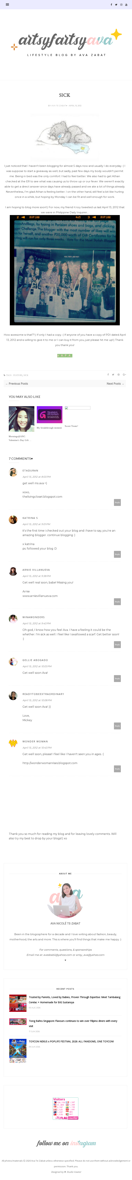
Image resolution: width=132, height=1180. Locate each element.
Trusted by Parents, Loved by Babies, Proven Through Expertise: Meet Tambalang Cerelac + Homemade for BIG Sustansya (74, 999)
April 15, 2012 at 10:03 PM (37, 666)
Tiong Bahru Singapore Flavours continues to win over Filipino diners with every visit (73, 1023)
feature (17, 375)
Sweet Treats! (71, 426)
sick (26, 375)
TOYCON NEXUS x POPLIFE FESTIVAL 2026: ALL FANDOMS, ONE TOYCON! (71, 1041)
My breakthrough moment (49, 428)
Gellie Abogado (35, 660)
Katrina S (30, 518)
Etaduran (30, 470)
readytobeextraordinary (43, 694)
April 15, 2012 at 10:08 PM (37, 700)
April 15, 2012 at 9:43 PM (37, 623)
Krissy (77, 207)
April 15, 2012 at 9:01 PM (36, 524)
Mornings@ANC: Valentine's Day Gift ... (20, 438)
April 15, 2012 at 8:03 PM (37, 476)
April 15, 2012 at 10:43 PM (37, 747)
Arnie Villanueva (36, 569)
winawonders (34, 617)
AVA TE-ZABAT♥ (59, 105)
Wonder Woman (35, 741)
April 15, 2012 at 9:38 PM (37, 576)
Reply (117, 502)
